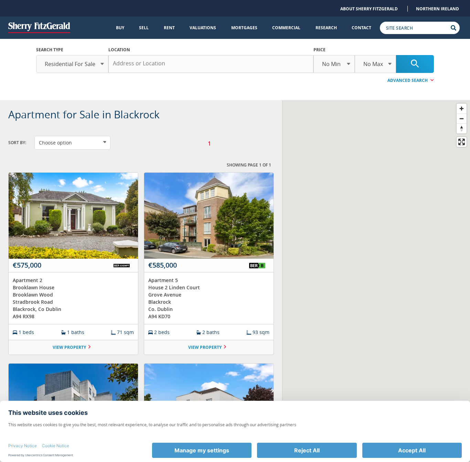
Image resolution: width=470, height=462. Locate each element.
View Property (69, 347)
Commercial (286, 28)
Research (326, 28)
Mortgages (244, 28)
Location (119, 50)
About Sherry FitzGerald (369, 9)
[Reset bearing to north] (462, 128)
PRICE (319, 50)
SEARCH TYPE (49, 50)
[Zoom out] (462, 118)
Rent (169, 28)
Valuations (203, 28)
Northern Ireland (437, 9)
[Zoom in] (462, 109)
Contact (361, 28)
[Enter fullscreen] (462, 142)
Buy (120, 28)
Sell (144, 28)
